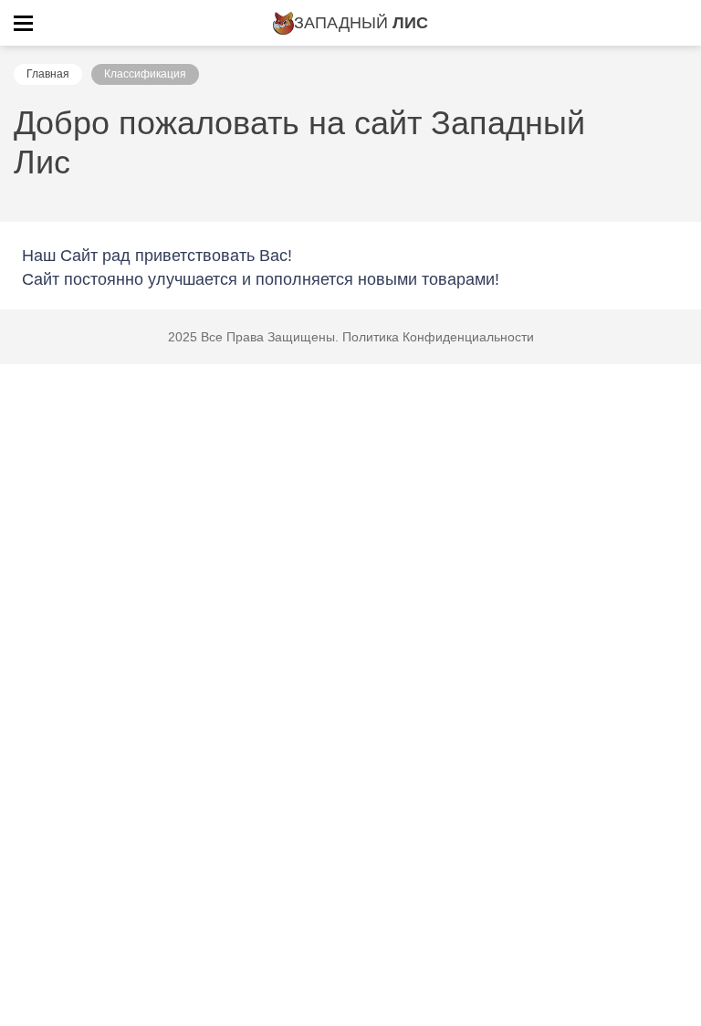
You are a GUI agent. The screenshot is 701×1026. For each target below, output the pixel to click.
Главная (47, 74)
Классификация (145, 74)
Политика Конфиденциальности (438, 337)
